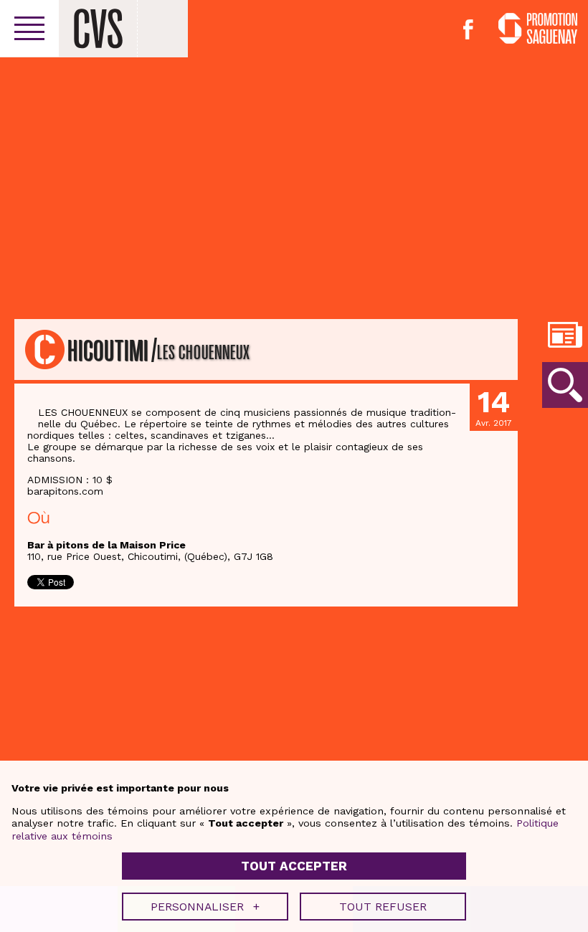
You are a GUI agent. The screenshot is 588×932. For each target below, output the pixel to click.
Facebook (468, 29)
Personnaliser (205, 906)
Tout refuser (383, 906)
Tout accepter (294, 866)
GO (565, 385)
